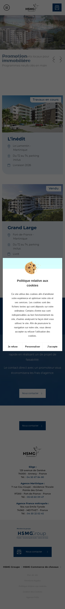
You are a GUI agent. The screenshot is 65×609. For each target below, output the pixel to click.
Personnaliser (32, 346)
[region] (32, 305)
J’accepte (52, 346)
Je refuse (13, 346)
